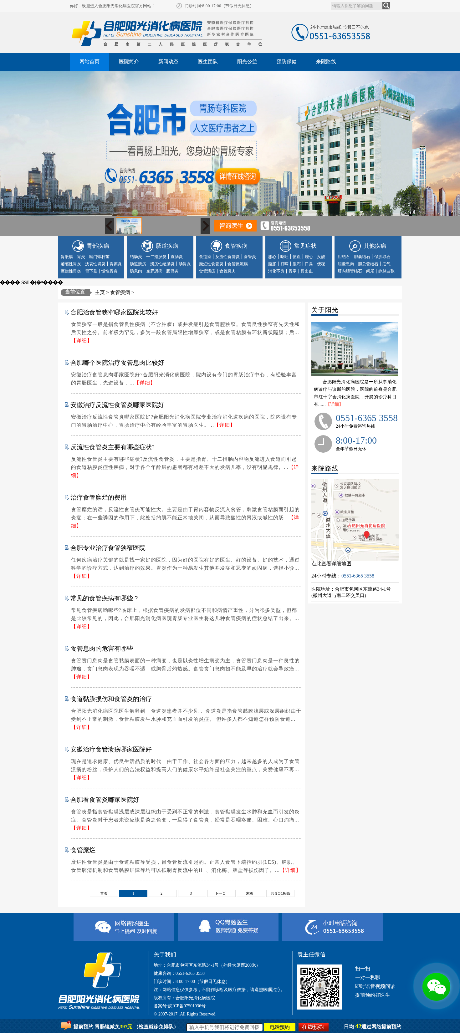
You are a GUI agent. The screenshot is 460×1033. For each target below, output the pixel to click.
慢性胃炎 (109, 271)
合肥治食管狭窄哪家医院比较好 (114, 312)
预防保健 (287, 61)
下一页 (220, 893)
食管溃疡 (207, 271)
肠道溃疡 (138, 264)
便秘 (321, 264)
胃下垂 (91, 271)
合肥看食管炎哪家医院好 (104, 799)
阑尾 (370, 271)
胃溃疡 (67, 256)
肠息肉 (136, 271)
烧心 (309, 256)
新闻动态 (168, 61)
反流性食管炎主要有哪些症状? (112, 447)
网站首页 (89, 61)
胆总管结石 (368, 264)
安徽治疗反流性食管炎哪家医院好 (117, 404)
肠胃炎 (185, 264)
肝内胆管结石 (350, 271)
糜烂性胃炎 (71, 271)
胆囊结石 (362, 256)
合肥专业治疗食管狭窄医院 (108, 547)
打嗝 (284, 264)
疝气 (386, 264)
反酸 (321, 256)
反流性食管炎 (227, 256)
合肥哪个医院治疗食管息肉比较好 (117, 362)
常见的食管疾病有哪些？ (104, 598)
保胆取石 (382, 256)
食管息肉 (227, 271)
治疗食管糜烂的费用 (98, 497)
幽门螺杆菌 (99, 256)
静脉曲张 (386, 271)
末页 (249, 893)
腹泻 (297, 264)
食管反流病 (237, 264)
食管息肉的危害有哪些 (101, 648)
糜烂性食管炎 (211, 264)
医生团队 (208, 61)
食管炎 (250, 256)
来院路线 (326, 61)
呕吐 (284, 256)
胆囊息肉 (346, 264)
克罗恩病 (154, 271)
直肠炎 (177, 256)
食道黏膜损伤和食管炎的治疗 (111, 698)
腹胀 (272, 264)
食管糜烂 (82, 850)
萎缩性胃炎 (71, 264)
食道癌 (205, 256)
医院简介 (129, 61)
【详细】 (334, 404)
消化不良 (276, 271)
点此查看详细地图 (331, 563)
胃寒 (293, 271)
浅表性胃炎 (95, 264)
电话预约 (280, 1027)
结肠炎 (136, 256)
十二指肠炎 (156, 256)
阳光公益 (247, 61)
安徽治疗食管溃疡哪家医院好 (111, 749)
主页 (100, 292)
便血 (297, 256)
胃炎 (81, 256)
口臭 (309, 264)
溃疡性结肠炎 (162, 264)
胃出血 (307, 271)
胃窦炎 (116, 264)
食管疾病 (120, 292)
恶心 (272, 256)
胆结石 (344, 256)
